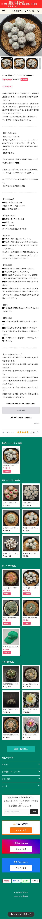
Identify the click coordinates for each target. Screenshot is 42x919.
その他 (4, 786)
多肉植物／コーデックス (11, 772)
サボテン (5, 765)
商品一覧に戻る (21, 749)
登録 (34, 812)
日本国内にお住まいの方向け (21, 417)
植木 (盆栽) (6, 779)
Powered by (18, 896)
